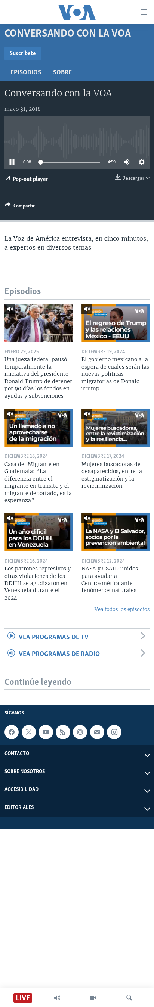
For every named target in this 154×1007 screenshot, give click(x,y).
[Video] (93, 997)
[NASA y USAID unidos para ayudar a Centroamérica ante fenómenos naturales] (115, 532)
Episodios (25, 72)
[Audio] (57, 997)
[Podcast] (80, 732)
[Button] (20, 207)
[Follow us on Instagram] (114, 732)
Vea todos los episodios (122, 609)
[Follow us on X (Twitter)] (29, 732)
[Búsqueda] (129, 997)
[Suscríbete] (97, 732)
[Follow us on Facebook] (11, 732)
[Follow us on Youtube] (45, 732)
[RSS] (63, 732)
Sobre (62, 72)
